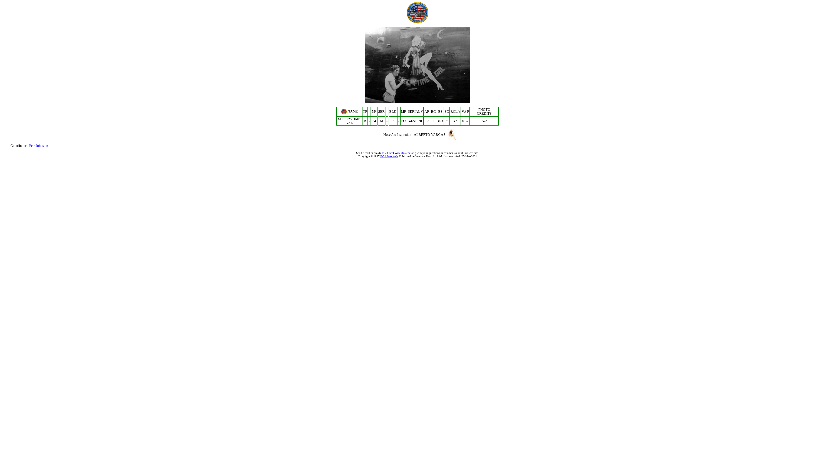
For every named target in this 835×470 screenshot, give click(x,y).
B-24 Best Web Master (395, 152)
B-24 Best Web (389, 156)
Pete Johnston (38, 146)
